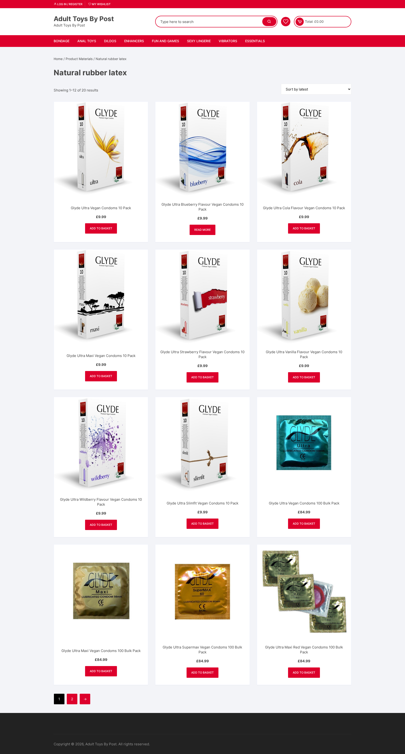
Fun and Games (165, 41)
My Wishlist (101, 4)
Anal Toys (86, 41)
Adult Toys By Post (84, 19)
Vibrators (228, 41)
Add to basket (101, 228)
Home (58, 59)
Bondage (61, 41)
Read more (202, 229)
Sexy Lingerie (199, 41)
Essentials (255, 41)
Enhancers (134, 41)
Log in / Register (69, 4)
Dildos (110, 41)
